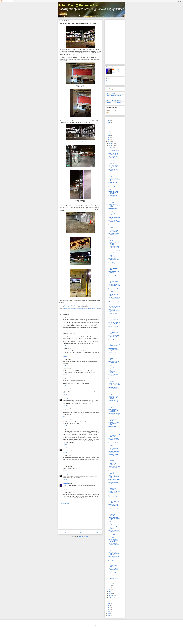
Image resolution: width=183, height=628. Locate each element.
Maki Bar (93, 308)
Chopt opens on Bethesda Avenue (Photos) (114, 251)
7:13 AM (65, 365)
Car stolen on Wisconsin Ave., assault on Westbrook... (113, 243)
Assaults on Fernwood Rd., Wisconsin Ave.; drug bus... (113, 505)
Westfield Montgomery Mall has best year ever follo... (114, 179)
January (111, 597)
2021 (109, 130)
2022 (109, 128)
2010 (109, 607)
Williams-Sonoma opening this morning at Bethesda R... (114, 463)
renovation (98, 308)
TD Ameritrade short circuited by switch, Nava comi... (113, 510)
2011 (109, 605)
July (110, 585)
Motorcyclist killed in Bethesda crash (112, 427)
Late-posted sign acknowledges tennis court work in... (113, 259)
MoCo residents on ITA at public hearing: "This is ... (114, 578)
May (110, 589)
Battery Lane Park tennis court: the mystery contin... (114, 294)
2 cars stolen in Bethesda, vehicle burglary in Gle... (114, 175)
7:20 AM (65, 463)
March (110, 593)
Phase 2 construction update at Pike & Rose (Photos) (114, 393)
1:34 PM (65, 479)
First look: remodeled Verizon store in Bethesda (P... (113, 375)
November (111, 145)
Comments (110, 112)
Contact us (108, 80)
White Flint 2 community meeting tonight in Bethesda (113, 389)
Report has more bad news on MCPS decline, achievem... (114, 221)
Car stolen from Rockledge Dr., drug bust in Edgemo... (113, 230)
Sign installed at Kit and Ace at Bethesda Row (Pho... (113, 166)
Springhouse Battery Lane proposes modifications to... (114, 298)
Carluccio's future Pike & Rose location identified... (113, 488)
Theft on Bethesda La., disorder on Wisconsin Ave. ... (114, 544)
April (110, 591)
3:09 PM (65, 444)
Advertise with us (110, 83)
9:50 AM (65, 470)
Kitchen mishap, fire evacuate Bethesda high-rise (113, 239)
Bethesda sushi (76, 308)
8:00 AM (65, 385)
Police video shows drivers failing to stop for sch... (113, 310)
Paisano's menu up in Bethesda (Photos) (113, 154)
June (110, 587)
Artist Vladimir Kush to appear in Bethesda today (113, 354)
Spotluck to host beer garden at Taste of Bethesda (113, 569)
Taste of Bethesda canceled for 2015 (113, 561)
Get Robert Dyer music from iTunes (114, 102)
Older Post (98, 532)
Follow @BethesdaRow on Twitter (113, 95)
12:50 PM (65, 425)
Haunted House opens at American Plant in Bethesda (114, 527)
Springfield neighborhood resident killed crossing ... (114, 285)
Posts (109, 110)
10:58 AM (65, 500)
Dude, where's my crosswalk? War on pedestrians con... (113, 197)
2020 (109, 131)
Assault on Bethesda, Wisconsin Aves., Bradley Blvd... (113, 255)
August (110, 583)
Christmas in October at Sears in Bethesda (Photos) (113, 406)
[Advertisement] (80, 518)
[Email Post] (79, 306)
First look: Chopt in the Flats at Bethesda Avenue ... (113, 419)
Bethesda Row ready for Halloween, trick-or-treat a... (113, 234)
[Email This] (81, 306)
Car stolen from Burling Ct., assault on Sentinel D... (114, 384)
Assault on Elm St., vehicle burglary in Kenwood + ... (113, 162)
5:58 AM (65, 345)
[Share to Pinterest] (87, 306)
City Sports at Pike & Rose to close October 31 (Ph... (114, 319)
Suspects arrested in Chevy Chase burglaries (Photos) (113, 157)
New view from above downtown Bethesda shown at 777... (113, 553)
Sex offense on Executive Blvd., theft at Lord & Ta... (114, 415)
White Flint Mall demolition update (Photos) (114, 307)
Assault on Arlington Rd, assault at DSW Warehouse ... (113, 272)
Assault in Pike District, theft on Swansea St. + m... (114, 456)
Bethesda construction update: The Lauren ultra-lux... (113, 448)
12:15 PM (65, 405)
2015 (109, 141)
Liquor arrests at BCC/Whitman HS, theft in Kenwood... (114, 201)
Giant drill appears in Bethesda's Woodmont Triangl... (114, 205)
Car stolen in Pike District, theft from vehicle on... (114, 480)
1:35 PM (65, 489)
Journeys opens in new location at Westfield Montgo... (113, 247)
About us (108, 78)
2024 (109, 124)
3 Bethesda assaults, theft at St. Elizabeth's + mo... (114, 303)
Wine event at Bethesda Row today (113, 452)
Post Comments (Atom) (83, 536)
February (111, 595)
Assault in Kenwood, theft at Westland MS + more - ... (114, 150)
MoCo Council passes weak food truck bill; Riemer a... (113, 484)
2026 (109, 120)
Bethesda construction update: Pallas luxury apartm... (113, 439)
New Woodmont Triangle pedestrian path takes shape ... (114, 281)
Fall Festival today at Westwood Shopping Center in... (113, 349)
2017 (109, 137)
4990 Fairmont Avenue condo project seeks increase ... (113, 501)
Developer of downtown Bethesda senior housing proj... (113, 514)
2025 (109, 122)
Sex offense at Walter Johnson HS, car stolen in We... (114, 518)
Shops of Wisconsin (63, 310)
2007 (109, 613)
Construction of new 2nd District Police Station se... (113, 549)
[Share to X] (84, 306)
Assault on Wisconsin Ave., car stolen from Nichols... (113, 536)
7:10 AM (65, 356)
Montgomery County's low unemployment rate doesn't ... (114, 472)
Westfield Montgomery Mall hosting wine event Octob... (114, 557)
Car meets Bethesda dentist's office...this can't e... (113, 264)
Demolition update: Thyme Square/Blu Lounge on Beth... (113, 497)
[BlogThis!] (83, 306)
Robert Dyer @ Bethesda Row (78, 5)
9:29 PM (65, 452)
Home (80, 532)
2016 (109, 139)
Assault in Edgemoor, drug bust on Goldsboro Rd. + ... (114, 214)
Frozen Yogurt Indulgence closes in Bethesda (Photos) (114, 323)
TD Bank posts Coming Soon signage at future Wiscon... (114, 574)
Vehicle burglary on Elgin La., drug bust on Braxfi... (114, 290)
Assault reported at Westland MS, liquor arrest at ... (113, 332)
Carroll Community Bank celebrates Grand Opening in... (113, 362)
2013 (109, 601)
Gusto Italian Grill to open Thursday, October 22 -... (114, 367)
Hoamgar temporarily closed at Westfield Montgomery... (113, 540)
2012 (109, 603)
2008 (109, 611)
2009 (109, 609)
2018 (109, 135)
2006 (109, 615)
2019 (109, 133)
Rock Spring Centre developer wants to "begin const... (113, 183)
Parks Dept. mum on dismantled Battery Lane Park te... (113, 328)
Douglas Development (85, 308)
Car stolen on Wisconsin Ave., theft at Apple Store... (113, 431)
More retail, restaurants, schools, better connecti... (113, 380)
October (111, 147)
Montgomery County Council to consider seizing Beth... (113, 210)
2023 (109, 126)
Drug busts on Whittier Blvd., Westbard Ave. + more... (114, 444)
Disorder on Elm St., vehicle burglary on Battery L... (113, 565)
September (111, 581)
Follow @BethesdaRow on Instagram (114, 97)
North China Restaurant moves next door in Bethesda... (113, 192)
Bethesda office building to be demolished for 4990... (113, 226)
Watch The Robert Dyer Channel (113, 100)
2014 (109, 599)
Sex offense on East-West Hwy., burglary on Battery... (114, 467)
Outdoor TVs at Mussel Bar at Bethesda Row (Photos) (113, 523)
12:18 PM (65, 416)
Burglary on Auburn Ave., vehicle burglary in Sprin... (114, 345)
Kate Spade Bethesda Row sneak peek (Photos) (113, 170)
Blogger (106, 625)
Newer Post (62, 532)
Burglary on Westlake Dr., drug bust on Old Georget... (114, 371)
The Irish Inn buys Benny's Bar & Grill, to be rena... (113, 268)
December (111, 143)
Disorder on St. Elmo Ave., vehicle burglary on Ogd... (114, 492)
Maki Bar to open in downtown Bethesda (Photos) (113, 476)
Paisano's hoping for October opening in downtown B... (113, 410)
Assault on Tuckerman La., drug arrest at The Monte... (114, 401)
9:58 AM (65, 394)
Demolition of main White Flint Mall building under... (114, 423)
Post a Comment (65, 503)
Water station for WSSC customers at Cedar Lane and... (113, 397)
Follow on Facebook (110, 93)
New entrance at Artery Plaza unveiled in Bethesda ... (113, 336)
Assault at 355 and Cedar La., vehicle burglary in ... (114, 315)
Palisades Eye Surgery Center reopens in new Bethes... (114, 531)
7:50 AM (65, 374)
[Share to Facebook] (86, 306)
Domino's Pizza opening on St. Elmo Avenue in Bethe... (113, 341)
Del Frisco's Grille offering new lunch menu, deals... (114, 277)
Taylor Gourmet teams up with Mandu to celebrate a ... (114, 435)
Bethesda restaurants (67, 308)
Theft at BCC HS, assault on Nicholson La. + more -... (114, 358)
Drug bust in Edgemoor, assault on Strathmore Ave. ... (114, 188)
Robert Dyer (66, 398)
